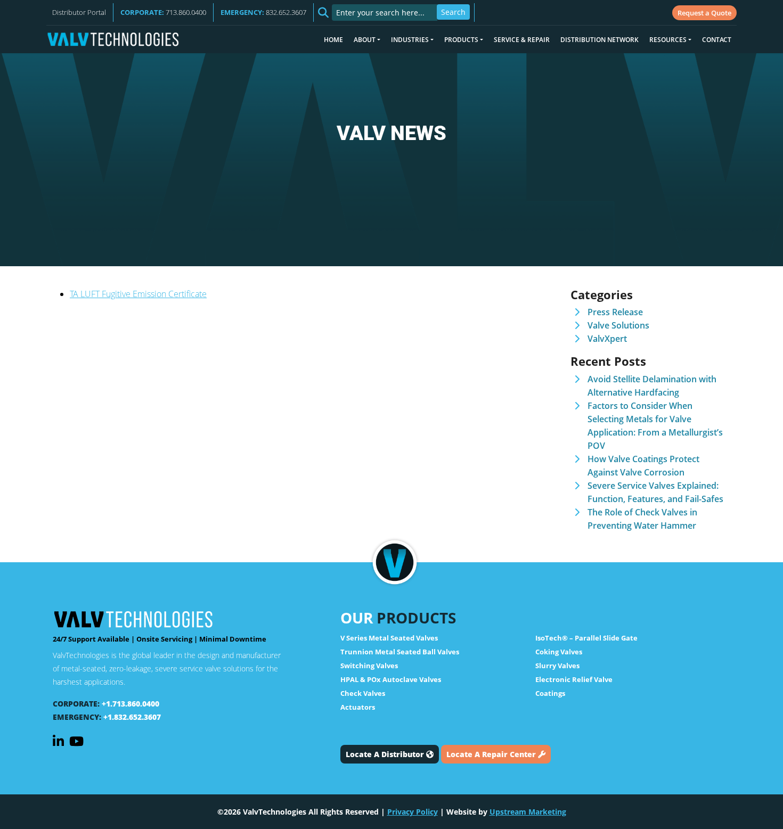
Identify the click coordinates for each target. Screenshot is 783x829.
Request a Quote (704, 13)
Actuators (357, 707)
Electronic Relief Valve (574, 679)
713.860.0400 (163, 12)
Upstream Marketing (528, 812)
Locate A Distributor (386, 754)
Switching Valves (369, 665)
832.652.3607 (263, 12)
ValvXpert (607, 338)
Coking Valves (558, 651)
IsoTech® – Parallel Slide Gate (586, 638)
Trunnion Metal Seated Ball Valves (399, 651)
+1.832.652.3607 (132, 717)
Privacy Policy (412, 812)
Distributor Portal (79, 12)
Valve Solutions (618, 325)
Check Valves (362, 693)
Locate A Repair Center (492, 754)
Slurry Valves (557, 665)
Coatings (550, 693)
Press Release (615, 312)
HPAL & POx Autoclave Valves (390, 679)
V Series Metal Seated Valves (389, 638)
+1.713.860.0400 (130, 704)
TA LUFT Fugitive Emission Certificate (138, 294)
